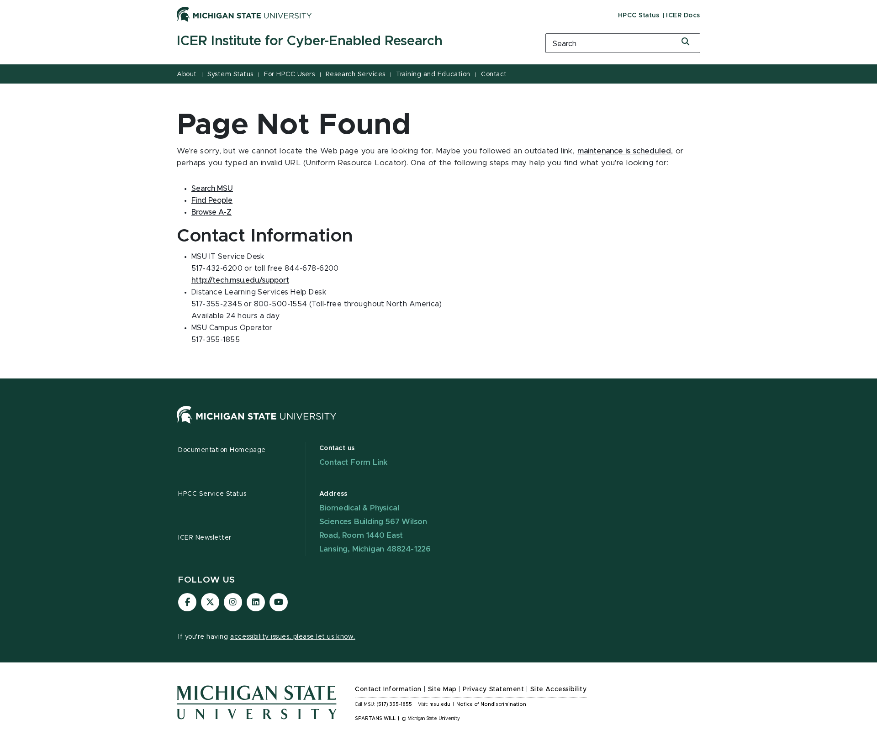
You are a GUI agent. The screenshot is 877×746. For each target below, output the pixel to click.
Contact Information (388, 689)
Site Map (442, 689)
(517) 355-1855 (394, 704)
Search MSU (212, 188)
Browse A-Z (211, 212)
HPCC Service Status (212, 494)
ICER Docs (683, 15)
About (187, 74)
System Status (230, 74)
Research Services (356, 74)
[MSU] (257, 423)
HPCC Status (639, 15)
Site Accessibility (558, 689)
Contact (494, 74)
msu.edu (439, 704)
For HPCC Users (289, 74)
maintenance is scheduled (624, 151)
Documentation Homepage (222, 450)
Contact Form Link (353, 462)
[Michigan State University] (244, 14)
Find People (211, 200)
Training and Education (433, 74)
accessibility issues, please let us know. (292, 637)
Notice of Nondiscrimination (491, 704)
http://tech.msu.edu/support (240, 280)
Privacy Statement (493, 689)
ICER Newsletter (205, 538)
